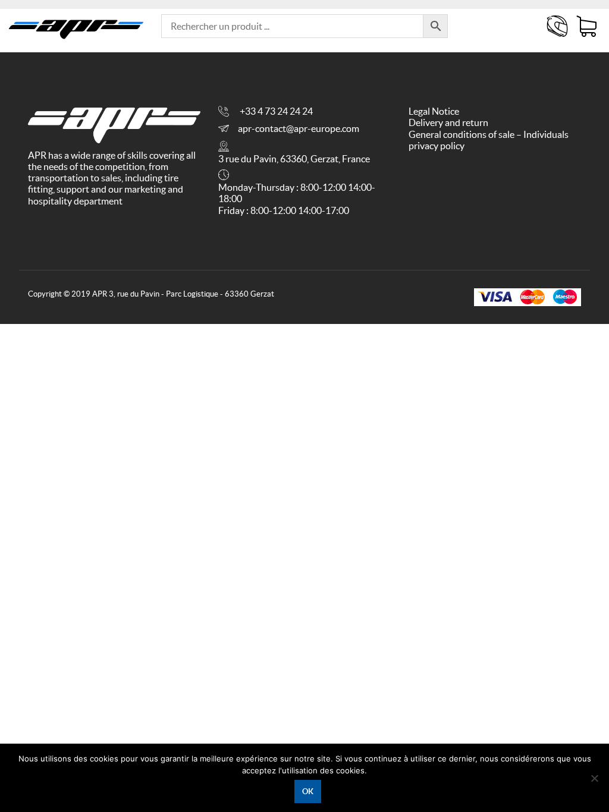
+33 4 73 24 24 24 (276, 111)
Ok (307, 791)
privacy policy (436, 145)
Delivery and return (448, 122)
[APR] (76, 26)
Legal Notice (434, 111)
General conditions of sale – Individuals (489, 134)
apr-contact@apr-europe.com (298, 128)
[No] (594, 778)
